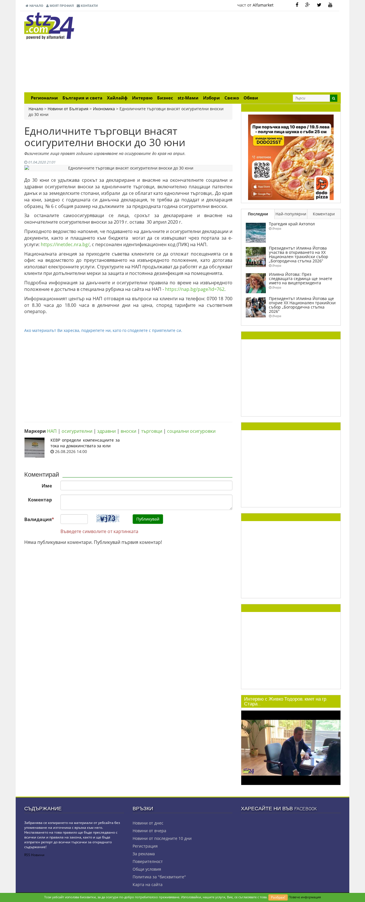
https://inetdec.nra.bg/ (65, 244)
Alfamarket (263, 5)
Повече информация (305, 897)
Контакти (89, 5)
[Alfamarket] (291, 157)
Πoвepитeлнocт (148, 861)
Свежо (231, 98)
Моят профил (61, 5)
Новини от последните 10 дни (162, 838)
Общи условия (147, 869)
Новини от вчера (149, 830)
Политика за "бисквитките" (159, 876)
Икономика (104, 108)
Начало (36, 5)
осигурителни (77, 431)
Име (47, 486)
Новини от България (68, 108)
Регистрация (145, 846)
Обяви (251, 98)
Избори (211, 98)
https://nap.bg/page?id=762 (194, 289)
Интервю (142, 98)
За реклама (144, 853)
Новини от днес (148, 823)
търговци (151, 431)
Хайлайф (117, 98)
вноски (128, 431)
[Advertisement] (237, 52)
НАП (52, 431)
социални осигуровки (191, 431)
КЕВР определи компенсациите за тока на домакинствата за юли (85, 442)
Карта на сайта (148, 884)
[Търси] (333, 98)
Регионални (44, 98)
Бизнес (165, 98)
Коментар (40, 500)
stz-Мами (188, 98)
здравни (106, 431)
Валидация (39, 519)
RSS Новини (34, 854)
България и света (82, 98)
